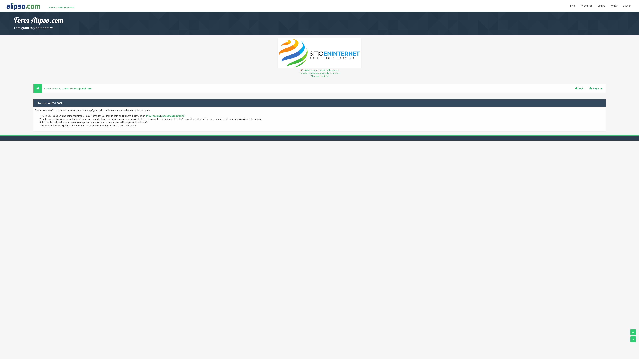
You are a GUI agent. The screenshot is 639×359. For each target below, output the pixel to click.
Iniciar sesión (153, 116)
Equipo (601, 5)
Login (580, 88)
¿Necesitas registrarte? (173, 116)
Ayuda (614, 5)
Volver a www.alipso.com (61, 7)
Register (597, 88)
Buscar (627, 5)
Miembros (586, 5)
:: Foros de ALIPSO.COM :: (57, 88)
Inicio (573, 5)
